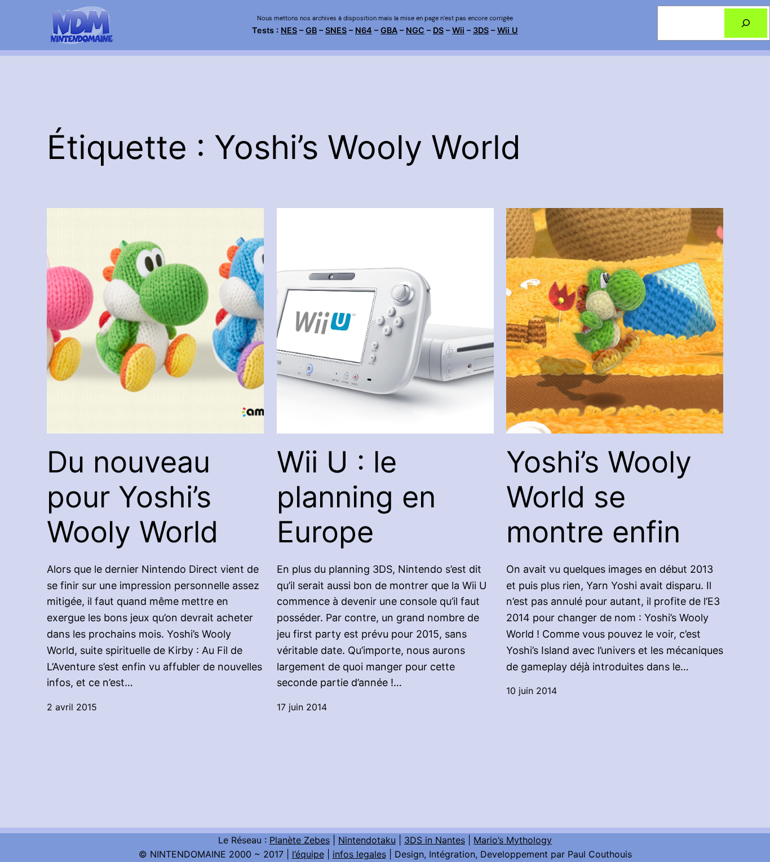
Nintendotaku (367, 840)
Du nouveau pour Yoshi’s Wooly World (132, 497)
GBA (388, 30)
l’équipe (308, 854)
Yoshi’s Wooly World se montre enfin (599, 497)
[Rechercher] (745, 23)
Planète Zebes (299, 840)
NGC (415, 30)
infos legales (359, 854)
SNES (336, 30)
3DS (481, 30)
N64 (363, 30)
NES (289, 30)
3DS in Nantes (434, 840)
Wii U (507, 30)
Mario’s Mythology (512, 840)
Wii (458, 30)
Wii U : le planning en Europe (356, 497)
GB (311, 30)
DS (438, 30)
